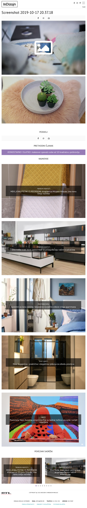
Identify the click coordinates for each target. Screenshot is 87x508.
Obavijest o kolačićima (44, 504)
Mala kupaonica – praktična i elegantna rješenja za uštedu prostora (43, 364)
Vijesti (43, 417)
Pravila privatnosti (28, 504)
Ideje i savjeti (43, 361)
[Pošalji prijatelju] (48, 18)
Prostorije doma (43, 304)
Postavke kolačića (59, 504)
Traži (83, 7)
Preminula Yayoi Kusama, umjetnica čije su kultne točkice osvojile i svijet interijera (43, 421)
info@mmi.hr (40, 501)
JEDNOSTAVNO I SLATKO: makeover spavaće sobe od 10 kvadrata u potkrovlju (44, 152)
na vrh (83, 493)
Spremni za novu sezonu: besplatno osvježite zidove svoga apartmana (43, 306)
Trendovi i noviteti (43, 189)
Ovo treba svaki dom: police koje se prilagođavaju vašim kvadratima (43, 249)
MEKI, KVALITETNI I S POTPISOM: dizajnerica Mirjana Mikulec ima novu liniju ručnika (43, 192)
